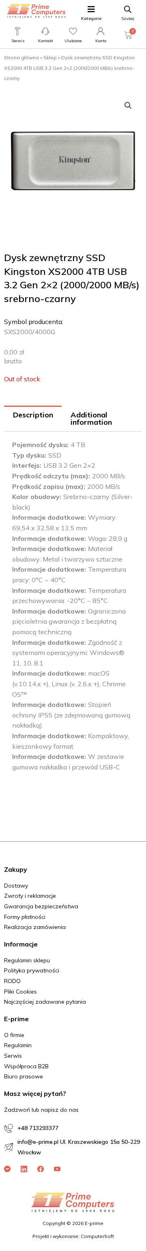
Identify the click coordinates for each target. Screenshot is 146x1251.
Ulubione (73, 40)
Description (33, 414)
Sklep (50, 57)
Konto (100, 40)
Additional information (91, 418)
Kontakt (45, 40)
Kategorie (91, 18)
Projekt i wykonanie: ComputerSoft (73, 1236)
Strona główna (21, 57)
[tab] (33, 419)
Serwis (17, 40)
